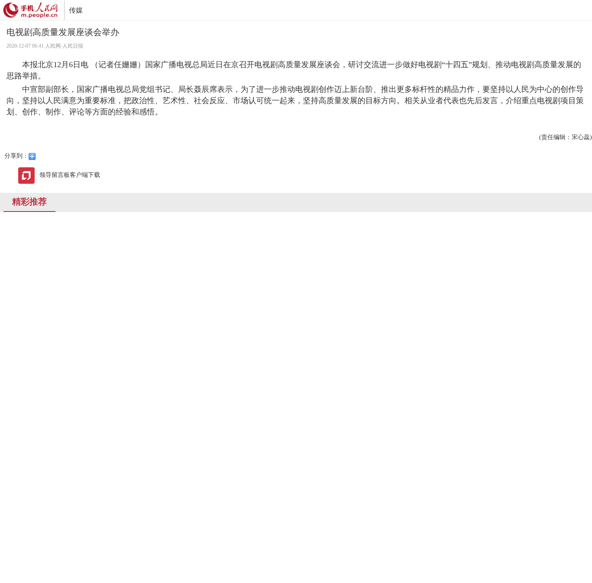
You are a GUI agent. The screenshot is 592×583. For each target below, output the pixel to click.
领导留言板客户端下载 (69, 175)
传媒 (76, 10)
